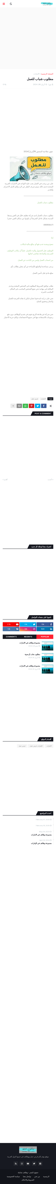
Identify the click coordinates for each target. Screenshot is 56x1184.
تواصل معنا (27, 1176)
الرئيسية (46, 1176)
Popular (45, 636)
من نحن (37, 1176)
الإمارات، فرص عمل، (35, 746)
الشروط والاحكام (28, 1180)
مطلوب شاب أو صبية (32, 654)
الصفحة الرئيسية (47, 74)
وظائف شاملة (23, 1172)
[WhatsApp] (25, 406)
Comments (11, 636)
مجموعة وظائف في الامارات (29, 643)
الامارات (36, 74)
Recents (28, 636)
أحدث (50, 479)
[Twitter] (37, 406)
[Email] (19, 406)
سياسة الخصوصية (13, 1176)
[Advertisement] (28, 38)
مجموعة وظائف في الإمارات (41, 843)
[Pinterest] (31, 406)
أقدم (5, 479)
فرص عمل (34, 399)
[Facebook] (43, 406)
